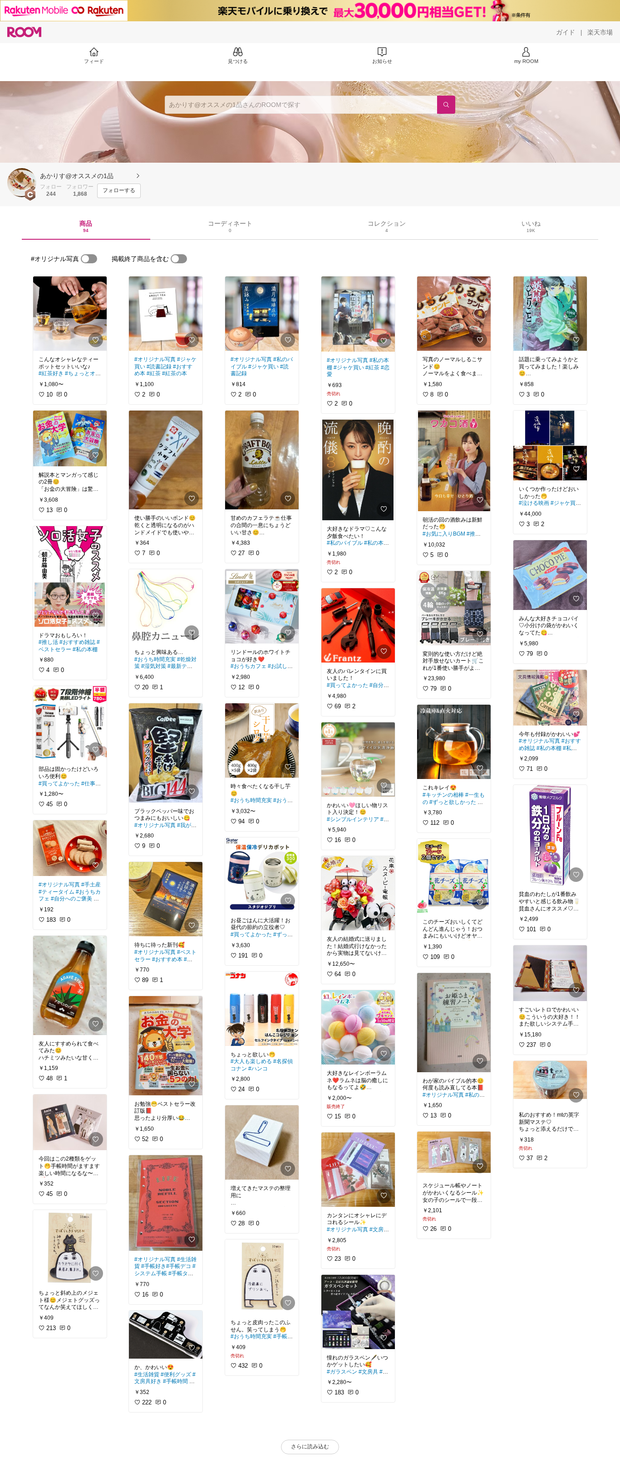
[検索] (446, 105)
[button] (21, 182)
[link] (70, 313)
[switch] (89, 258)
